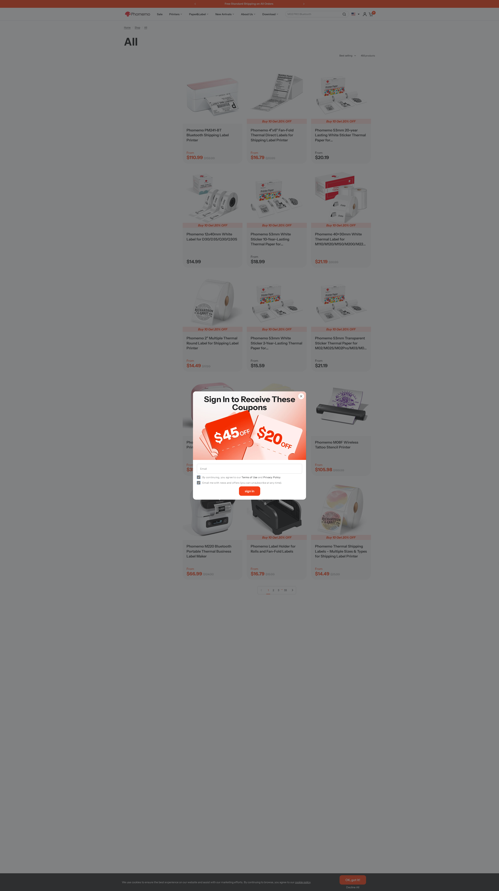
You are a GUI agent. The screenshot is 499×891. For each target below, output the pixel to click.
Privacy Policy (272, 477)
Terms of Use (249, 477)
